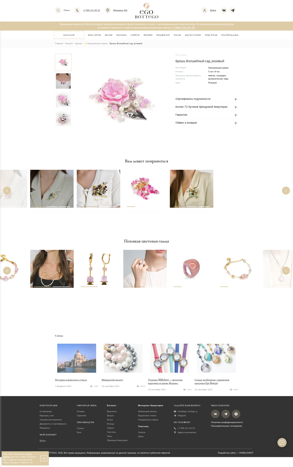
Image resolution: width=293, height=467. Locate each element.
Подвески (163, 35)
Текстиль (211, 35)
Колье (109, 35)
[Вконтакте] (225, 10)
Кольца (122, 35)
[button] (7, 191)
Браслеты (94, 35)
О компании (46, 411)
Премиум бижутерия (117, 440)
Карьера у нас (47, 415)
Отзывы (81, 411)
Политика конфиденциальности (227, 422)
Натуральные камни (97, 43)
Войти (43, 440)
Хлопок (141, 432)
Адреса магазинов (187, 432)
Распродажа (230, 35)
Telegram (182, 415)
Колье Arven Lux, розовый (50, 291)
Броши (148, 35)
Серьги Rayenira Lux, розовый (99, 291)
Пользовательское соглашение (226, 426)
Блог (79, 432)
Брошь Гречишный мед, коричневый (95, 213)
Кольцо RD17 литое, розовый (191, 291)
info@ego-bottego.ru (188, 411)
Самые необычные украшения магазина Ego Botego (212, 381)
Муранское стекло (147, 415)
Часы (177, 35)
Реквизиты (45, 428)
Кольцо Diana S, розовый (142, 291)
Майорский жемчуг (112, 379)
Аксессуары (193, 35)
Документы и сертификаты (53, 423)
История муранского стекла (71, 379)
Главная (59, 43)
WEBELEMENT (246, 452)
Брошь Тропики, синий (48, 211)
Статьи (80, 428)
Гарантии (81, 415)
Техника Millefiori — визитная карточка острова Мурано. (165, 381)
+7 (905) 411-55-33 (183, 27)
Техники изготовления (51, 419)
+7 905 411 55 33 (186, 428)
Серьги (135, 35)
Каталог (69, 35)
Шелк (140, 436)
